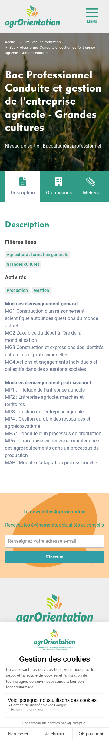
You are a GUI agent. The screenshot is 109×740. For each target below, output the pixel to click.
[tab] (22, 186)
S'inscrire (55, 557)
